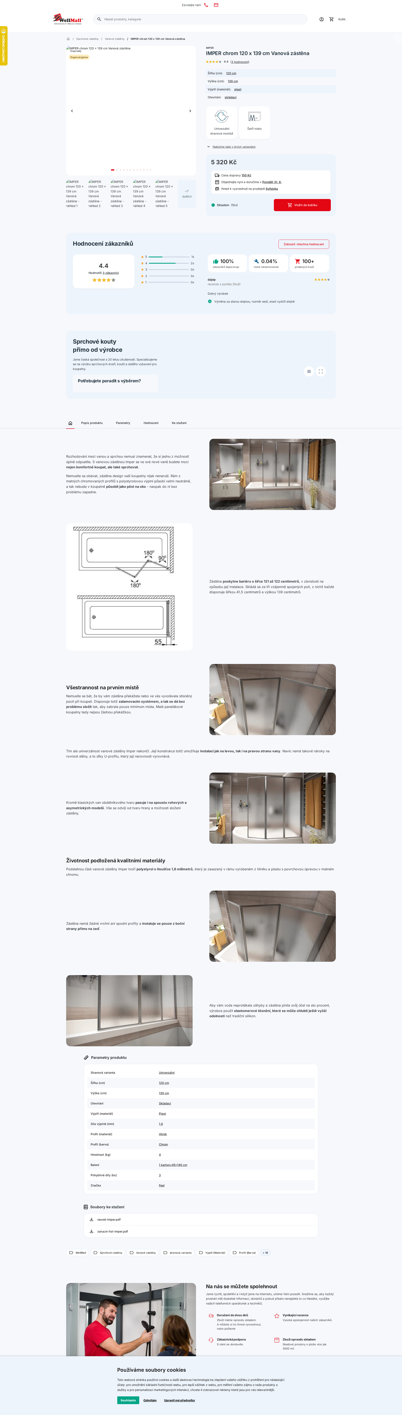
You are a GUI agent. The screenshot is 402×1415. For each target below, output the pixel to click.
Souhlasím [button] (128, 1400)
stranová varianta (177, 1253)
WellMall (77, 1253)
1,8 (161, 1124)
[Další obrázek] (72, 111)
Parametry (123, 423)
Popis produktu (92, 423)
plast (237, 89)
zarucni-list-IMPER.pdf (112, 1231)
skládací (231, 97)
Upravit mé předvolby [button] (179, 1400)
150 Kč (246, 175)
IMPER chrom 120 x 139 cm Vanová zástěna (158, 39)
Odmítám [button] (150, 1400)
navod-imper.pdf (109, 1219)
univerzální (167, 1072)
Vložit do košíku (305, 205)
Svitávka (272, 188)
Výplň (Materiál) (212, 1253)
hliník (163, 1134)
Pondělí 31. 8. (272, 182)
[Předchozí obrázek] (190, 111)
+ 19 (265, 1252)
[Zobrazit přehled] (70, 424)
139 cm (233, 81)
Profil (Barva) (244, 1253)
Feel (162, 1185)
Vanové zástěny (115, 39)
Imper (210, 47)
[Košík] (331, 19)
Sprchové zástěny (87, 39)
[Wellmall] (67, 19)
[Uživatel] (321, 19)
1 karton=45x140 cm (173, 1165)
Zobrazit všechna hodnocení (304, 244)
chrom (163, 1144)
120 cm (231, 73)
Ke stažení (179, 423)
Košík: (342, 19)
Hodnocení (151, 423)
